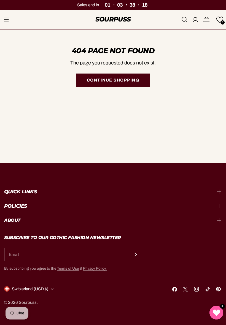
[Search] (184, 19)
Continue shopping (113, 80)
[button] (219, 19)
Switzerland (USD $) (30, 289)
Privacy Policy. (95, 268)
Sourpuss (113, 19)
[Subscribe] (135, 254)
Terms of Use (68, 268)
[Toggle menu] (6, 19)
